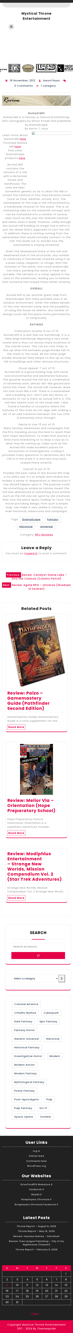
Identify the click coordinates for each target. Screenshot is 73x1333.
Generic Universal (26, 1039)
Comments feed (36, 1161)
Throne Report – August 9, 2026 (36, 1226)
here (23, 139)
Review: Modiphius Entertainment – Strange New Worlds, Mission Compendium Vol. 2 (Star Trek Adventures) (34, 866)
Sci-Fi (43, 1108)
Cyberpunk (51, 1013)
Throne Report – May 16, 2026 (36, 1231)
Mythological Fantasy (29, 1082)
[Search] (38, 955)
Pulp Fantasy (23, 1108)
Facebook (35, 1189)
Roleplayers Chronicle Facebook (35, 1204)
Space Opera (23, 1116)
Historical (26, 526)
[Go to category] (61, 978)
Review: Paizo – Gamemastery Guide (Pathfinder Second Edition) (28, 700)
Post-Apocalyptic (26, 1099)
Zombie (45, 1116)
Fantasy (52, 519)
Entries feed (36, 1156)
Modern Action (24, 1065)
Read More (16, 727)
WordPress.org (36, 1166)
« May (35, 1313)
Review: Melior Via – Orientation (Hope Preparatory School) (31, 805)
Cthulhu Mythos (25, 1013)
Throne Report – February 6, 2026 (37, 1249)
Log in (36, 1151)
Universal (46, 526)
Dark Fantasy (23, 1021)
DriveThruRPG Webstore (35, 1184)
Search (38, 932)
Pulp (49, 1099)
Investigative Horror (28, 1056)
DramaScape (31, 519)
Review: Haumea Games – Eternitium (36, 1236)
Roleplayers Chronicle (35, 1199)
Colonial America (26, 1004)
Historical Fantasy (27, 1047)
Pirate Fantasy (24, 1090)
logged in (31, 553)
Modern (55, 1056)
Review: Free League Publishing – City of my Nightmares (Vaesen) (36, 1243)
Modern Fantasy (25, 1073)
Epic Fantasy (48, 1021)
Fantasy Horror (24, 1030)
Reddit (35, 1194)
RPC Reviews (44, 534)
